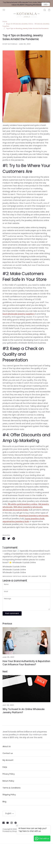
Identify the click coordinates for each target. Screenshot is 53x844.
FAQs (5, 767)
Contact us (8, 753)
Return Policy (8, 781)
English (8, 813)
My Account (8, 760)
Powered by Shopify (10, 831)
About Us (7, 746)
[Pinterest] (15, 822)
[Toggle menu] (4, 9)
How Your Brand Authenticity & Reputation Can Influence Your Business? (26, 663)
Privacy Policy (9, 774)
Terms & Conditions (11, 787)
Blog (4, 801)
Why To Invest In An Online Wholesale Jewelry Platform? (24, 710)
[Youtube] (7, 822)
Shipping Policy (9, 794)
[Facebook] (3, 822)
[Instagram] (11, 822)
